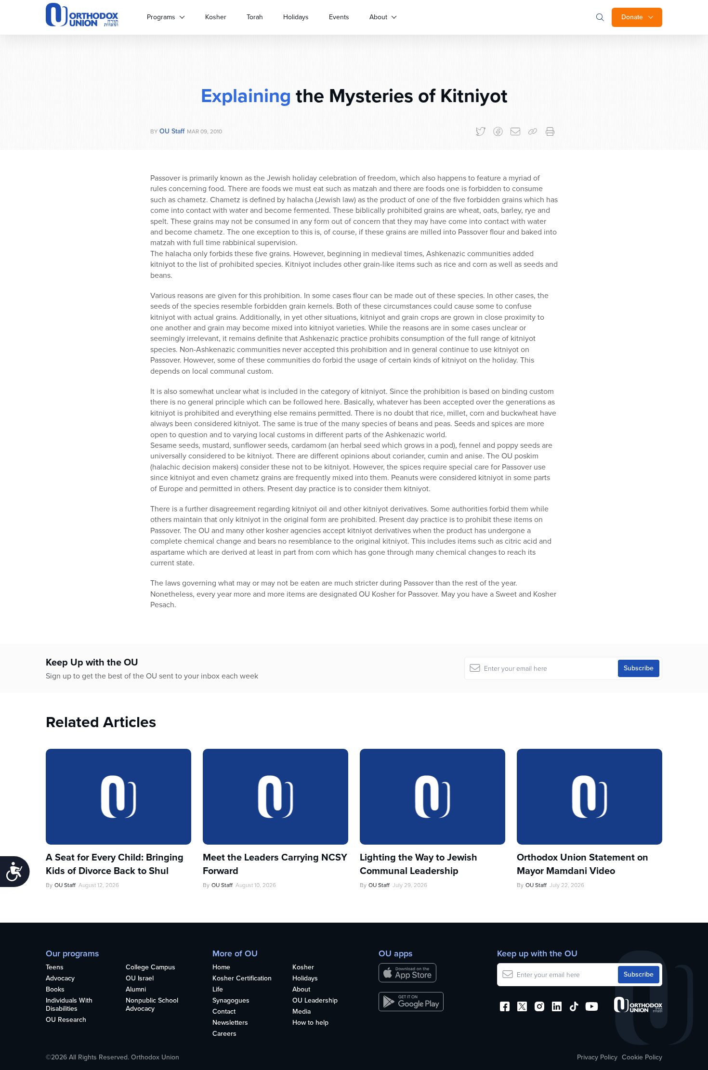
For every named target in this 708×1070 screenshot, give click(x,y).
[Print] (550, 131)
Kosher (215, 17)
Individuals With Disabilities (69, 1005)
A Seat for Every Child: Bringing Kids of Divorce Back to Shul (115, 863)
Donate (632, 17)
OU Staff (171, 131)
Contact (224, 1012)
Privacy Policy (597, 1057)
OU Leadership (315, 1000)
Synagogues (230, 1000)
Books (55, 989)
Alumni (136, 989)
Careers (224, 1034)
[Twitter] (480, 131)
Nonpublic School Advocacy (152, 1005)
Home (221, 967)
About (378, 17)
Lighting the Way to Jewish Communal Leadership (418, 863)
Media (301, 1012)
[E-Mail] (515, 131)
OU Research (66, 1020)
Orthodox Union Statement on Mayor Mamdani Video (582, 863)
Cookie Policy (642, 1057)
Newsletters (230, 1023)
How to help (310, 1023)
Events (339, 17)
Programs (161, 17)
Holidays (296, 17)
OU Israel (140, 978)
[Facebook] (498, 131)
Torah (255, 17)
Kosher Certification (242, 978)
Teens (55, 967)
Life (217, 989)
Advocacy (60, 978)
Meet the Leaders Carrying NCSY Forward (275, 863)
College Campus (150, 967)
